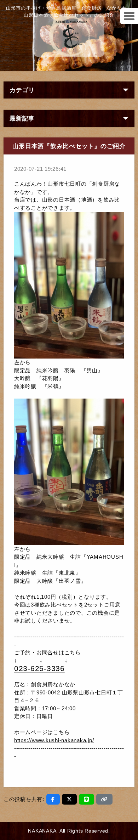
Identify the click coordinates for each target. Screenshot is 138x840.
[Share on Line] (86, 799)
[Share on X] (69, 799)
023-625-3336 (39, 668)
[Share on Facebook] (53, 799)
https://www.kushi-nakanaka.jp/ (54, 740)
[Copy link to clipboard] (104, 799)
